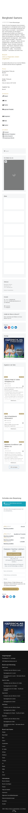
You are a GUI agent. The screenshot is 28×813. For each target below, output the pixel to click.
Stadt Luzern (5, 667)
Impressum (4, 792)
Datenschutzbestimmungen (8, 798)
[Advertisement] (14, 483)
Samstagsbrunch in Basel (9, 710)
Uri (2, 763)
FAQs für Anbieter (6, 789)
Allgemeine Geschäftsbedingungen (10, 795)
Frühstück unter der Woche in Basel (12, 707)
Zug (3, 772)
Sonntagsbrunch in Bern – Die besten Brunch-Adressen (14, 725)
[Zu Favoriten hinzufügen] (22, 386)
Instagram (8, 307)
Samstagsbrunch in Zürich (10, 698)
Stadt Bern (4, 715)
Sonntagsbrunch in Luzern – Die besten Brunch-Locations (14, 676)
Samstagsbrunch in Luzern (10, 673)
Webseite (8, 302)
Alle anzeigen (14, 467)
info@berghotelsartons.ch (15, 301)
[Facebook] (12, 811)
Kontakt (4, 803)
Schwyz (4, 752)
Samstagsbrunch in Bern (9, 721)
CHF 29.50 (21, 376)
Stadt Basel (4, 704)
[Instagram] (15, 811)
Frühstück (6, 441)
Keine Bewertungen (15, 22)
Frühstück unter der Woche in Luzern (12, 670)
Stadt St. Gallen (5, 680)
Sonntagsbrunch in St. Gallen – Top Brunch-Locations (14, 689)
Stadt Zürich (5, 693)
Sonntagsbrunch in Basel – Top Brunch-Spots (14, 713)
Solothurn (4, 754)
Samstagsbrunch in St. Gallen (10, 685)
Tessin (3, 757)
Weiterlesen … (14, 400)
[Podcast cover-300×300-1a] (14, 357)
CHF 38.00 (21, 413)
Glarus (3, 740)
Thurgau (4, 760)
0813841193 (12, 299)
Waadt (3, 766)
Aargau (3, 732)
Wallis (3, 769)
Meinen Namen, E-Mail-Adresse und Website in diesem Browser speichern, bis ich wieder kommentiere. (14, 584)
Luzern (3, 746)
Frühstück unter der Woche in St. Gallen (13, 683)
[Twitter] (14, 811)
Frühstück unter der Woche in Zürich (12, 695)
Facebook (8, 306)
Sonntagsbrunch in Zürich (9, 701)
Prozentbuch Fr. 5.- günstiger (8, 658)
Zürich (3, 774)
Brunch (4, 89)
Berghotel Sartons (12, 17)
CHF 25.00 (21, 441)
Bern (3, 737)
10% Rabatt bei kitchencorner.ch (9, 661)
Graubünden (5, 743)
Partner (4, 786)
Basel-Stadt (4, 734)
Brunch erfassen (6, 781)
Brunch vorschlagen (6, 783)
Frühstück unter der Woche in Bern (12, 718)
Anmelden (4, 801)
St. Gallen (4, 749)
